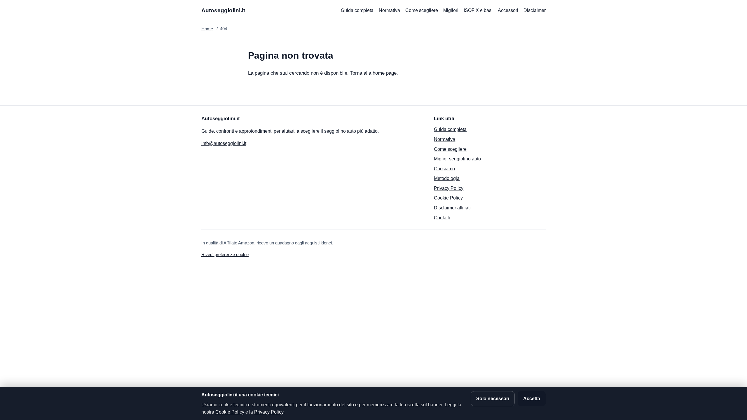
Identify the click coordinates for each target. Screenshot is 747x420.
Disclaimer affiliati (452, 207)
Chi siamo (444, 168)
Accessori (508, 10)
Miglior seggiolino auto (457, 158)
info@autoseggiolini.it (223, 143)
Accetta (531, 398)
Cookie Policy (448, 197)
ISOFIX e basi (478, 10)
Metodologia (447, 178)
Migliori (450, 10)
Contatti (442, 217)
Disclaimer (534, 10)
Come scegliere (421, 10)
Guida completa (357, 10)
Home (207, 28)
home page (385, 73)
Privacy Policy (448, 188)
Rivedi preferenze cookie (225, 254)
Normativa (389, 10)
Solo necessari (492, 398)
